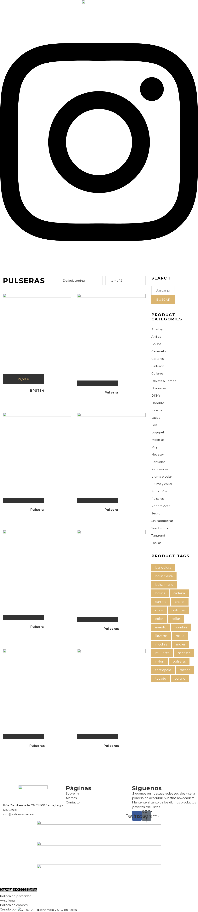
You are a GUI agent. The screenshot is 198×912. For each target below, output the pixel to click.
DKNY (155, 395)
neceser (184, 653)
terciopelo (163, 670)
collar (176, 619)
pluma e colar (161, 476)
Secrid (155, 513)
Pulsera (111, 392)
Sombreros (159, 528)
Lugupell (158, 432)
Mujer (155, 447)
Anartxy (157, 329)
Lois (154, 425)
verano (180, 678)
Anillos (156, 336)
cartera (160, 602)
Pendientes (159, 469)
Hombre (157, 403)
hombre (181, 627)
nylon (159, 661)
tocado (185, 670)
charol (180, 602)
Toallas (156, 543)
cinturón (178, 610)
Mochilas (157, 440)
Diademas (158, 388)
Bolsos (156, 344)
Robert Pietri (160, 506)
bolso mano (164, 585)
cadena (179, 593)
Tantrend (158, 535)
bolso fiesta (164, 576)
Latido (155, 417)
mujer (180, 644)
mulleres (162, 653)
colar (159, 619)
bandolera (163, 567)
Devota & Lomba (163, 381)
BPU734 (37, 391)
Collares (157, 373)
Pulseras (111, 629)
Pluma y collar (161, 484)
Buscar (163, 299)
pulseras (179, 661)
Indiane (156, 410)
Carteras (157, 359)
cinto (159, 610)
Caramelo (158, 351)
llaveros (161, 636)
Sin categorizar (162, 521)
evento (160, 627)
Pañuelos (158, 462)
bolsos (160, 593)
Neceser (157, 454)
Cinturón (157, 366)
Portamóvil (159, 491)
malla (180, 636)
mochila (161, 644)
